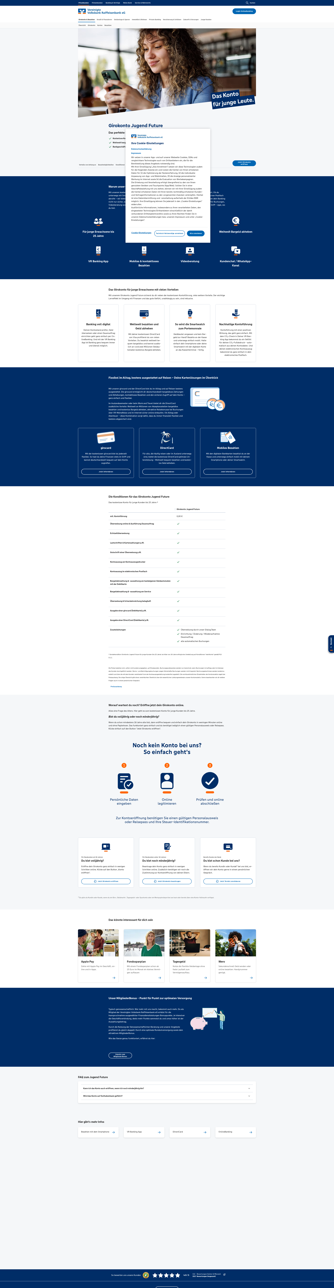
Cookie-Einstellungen (141, 232)
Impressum (136, 153)
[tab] (86, 19)
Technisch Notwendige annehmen (169, 233)
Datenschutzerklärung (141, 149)
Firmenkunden (97, 3)
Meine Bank (127, 3)
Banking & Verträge (113, 3)
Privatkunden (84, 3)
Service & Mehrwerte (143, 3)
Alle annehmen (196, 233)
